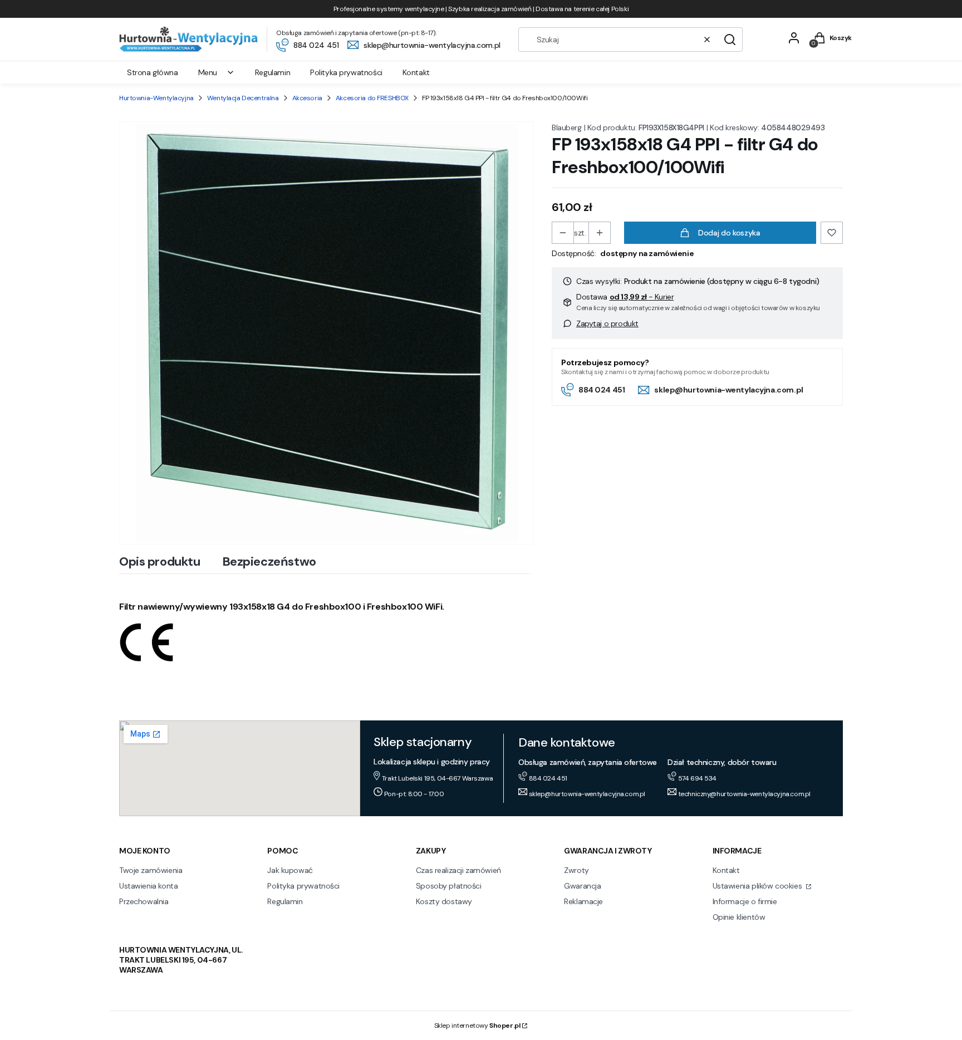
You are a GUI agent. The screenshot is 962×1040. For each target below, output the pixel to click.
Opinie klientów (739, 917)
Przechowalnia (144, 901)
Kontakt (726, 870)
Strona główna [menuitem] (152, 72)
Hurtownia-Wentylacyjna (156, 98)
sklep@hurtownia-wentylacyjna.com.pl (728, 390)
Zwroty (576, 870)
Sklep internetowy (477, 1025)
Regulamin (284, 901)
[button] (730, 39)
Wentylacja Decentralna (243, 98)
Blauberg (567, 127)
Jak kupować (289, 870)
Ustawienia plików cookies (758, 886)
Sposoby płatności (449, 886)
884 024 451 (601, 390)
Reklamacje (583, 901)
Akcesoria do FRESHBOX (372, 98)
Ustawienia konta (148, 886)
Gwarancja (582, 886)
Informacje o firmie (745, 901)
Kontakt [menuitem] (416, 72)
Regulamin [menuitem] (272, 72)
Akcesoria (307, 98)
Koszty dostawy (444, 901)
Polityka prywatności (303, 886)
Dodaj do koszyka (729, 233)
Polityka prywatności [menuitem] (346, 72)
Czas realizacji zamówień (458, 870)
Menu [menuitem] (207, 72)
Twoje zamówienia (150, 870)
